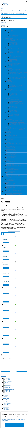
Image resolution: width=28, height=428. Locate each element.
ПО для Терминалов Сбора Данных (18, 72)
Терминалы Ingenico (14, 64)
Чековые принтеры (11, 156)
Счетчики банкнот (10, 154)
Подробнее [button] (6, 242)
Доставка (5, 3)
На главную (3, 376)
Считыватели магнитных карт (13, 158)
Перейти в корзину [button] (5, 371)
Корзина (3, 25)
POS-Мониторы (13, 42)
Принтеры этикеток (14, 51)
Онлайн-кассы (7, 401)
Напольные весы (13, 59)
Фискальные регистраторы (15, 34)
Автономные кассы (14, 35)
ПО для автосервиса (11, 189)
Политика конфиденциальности (9, 419)
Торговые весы (13, 55)
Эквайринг (6, 407)
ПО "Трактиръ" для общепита (16, 70)
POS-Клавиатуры (13, 44)
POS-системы (9, 151)
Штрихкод (6, 404)
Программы (6, 408)
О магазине (6, 1)
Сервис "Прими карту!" (15, 63)
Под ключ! (6, 409)
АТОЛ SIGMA (12, 31)
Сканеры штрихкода (14, 48)
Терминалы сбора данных (15, 49)
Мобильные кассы (10, 139)
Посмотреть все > (13, 36)
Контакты (5, 5)
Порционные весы (13, 57)
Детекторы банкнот (11, 157)
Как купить (6, 4)
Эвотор (11, 32)
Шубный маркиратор (14, 73)
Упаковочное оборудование (13, 175)
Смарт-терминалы (10, 138)
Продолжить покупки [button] (22, 371)
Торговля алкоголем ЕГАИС (16, 78)
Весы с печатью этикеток (15, 56)
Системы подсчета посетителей (17, 77)
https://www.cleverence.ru (14, 231)
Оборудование (7, 403)
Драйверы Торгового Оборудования (15, 190)
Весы (4, 405)
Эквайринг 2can (13, 65)
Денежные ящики (13, 43)
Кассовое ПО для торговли (15, 69)
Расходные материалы (11, 140)
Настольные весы (10, 173)
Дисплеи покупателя (11, 153)
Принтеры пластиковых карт (16, 52)
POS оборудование (11, 150)
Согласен (15, 424)
